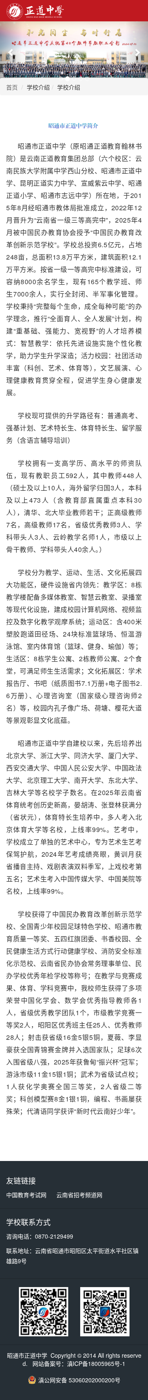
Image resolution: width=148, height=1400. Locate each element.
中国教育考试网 (26, 1195)
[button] (11, 52)
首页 (12, 87)
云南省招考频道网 (79, 1195)
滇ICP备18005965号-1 (96, 1363)
